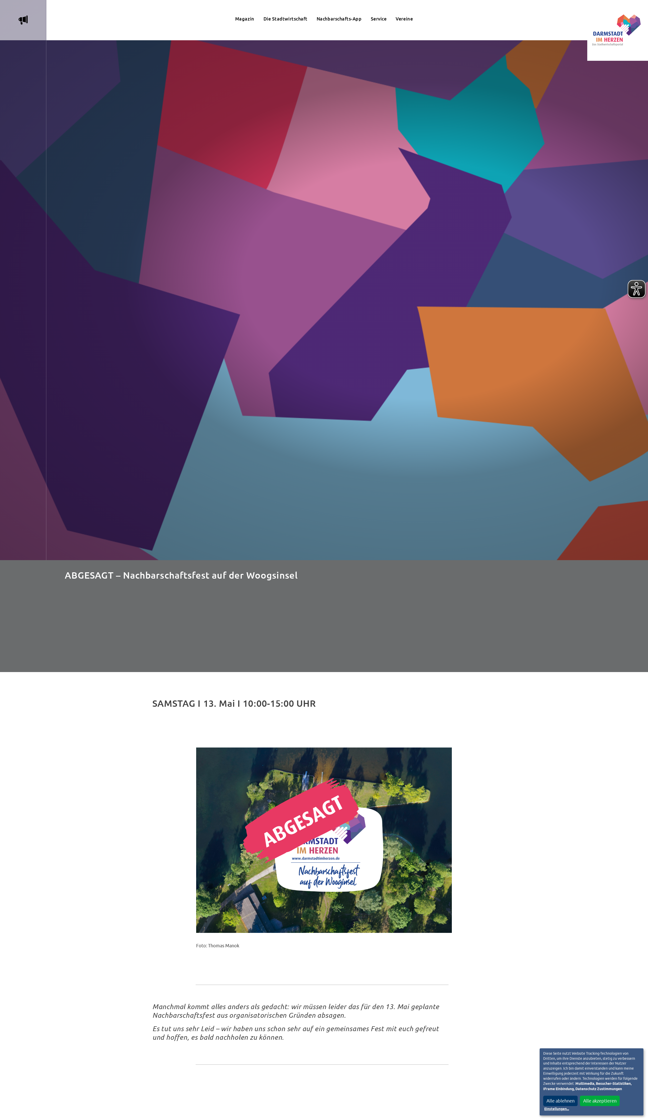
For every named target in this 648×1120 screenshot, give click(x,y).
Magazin (244, 19)
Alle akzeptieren (600, 1101)
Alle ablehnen (560, 1101)
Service (379, 19)
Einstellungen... (556, 1109)
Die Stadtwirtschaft (286, 19)
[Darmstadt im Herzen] (617, 30)
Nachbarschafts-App (339, 19)
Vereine (404, 19)
